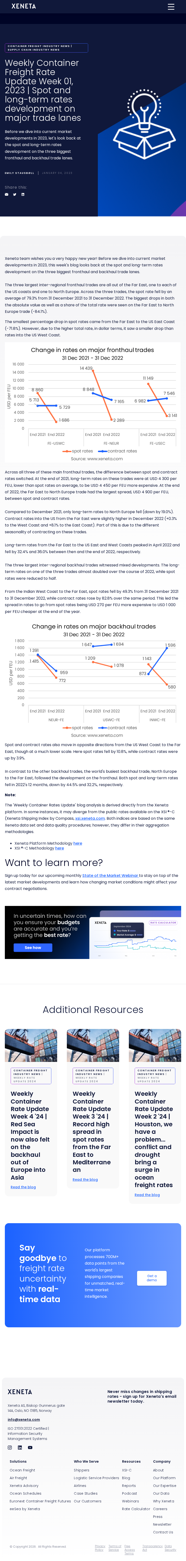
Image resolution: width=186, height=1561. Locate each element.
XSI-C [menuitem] (127, 1470)
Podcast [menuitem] (129, 1493)
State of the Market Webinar (110, 875)
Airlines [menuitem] (80, 1485)
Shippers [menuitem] (81, 1470)
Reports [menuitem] (129, 1485)
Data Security (170, 1548)
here (77, 843)
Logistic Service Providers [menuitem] (96, 1478)
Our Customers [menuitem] (87, 1501)
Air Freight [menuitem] (18, 1478)
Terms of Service (114, 1548)
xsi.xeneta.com (90, 818)
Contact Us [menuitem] (163, 1532)
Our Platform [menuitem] (164, 1478)
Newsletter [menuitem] (162, 1524)
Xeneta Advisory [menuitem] (24, 1485)
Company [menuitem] (161, 1461)
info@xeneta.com (24, 1419)
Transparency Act (152, 1548)
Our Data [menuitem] (161, 1493)
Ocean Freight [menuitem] (22, 1470)
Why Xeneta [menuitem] (163, 1501)
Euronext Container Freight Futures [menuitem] (40, 1501)
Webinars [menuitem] (130, 1501)
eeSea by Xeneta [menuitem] (25, 1509)
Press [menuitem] (158, 1516)
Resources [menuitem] (131, 1461)
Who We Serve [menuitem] (86, 1461)
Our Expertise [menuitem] (164, 1485)
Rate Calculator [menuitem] (136, 1509)
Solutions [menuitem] (18, 1461)
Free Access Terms (129, 1549)
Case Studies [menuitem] (86, 1493)
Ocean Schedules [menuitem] (26, 1493)
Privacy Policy (100, 1548)
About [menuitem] (158, 1470)
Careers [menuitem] (160, 1509)
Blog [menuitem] (126, 1478)
